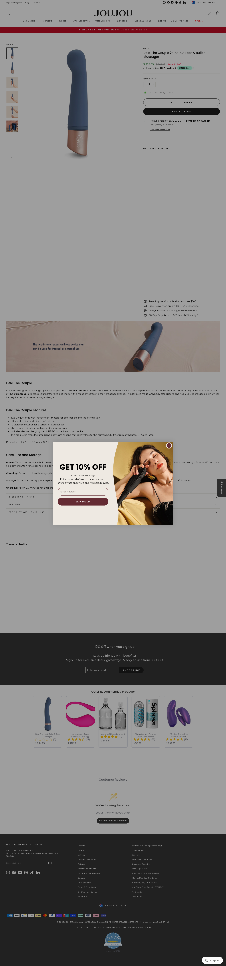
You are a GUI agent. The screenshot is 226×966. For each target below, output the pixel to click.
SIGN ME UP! (83, 501)
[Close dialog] (169, 445)
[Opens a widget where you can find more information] (212, 960)
